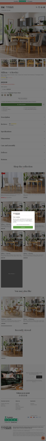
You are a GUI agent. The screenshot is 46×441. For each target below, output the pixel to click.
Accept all (23, 227)
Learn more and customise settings (23, 224)
